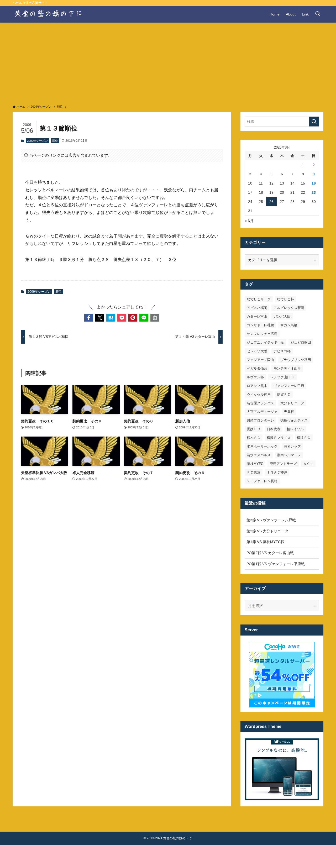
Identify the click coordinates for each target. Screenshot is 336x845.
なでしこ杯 (285, 299)
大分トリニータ (292, 403)
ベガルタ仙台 (257, 368)
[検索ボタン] (317, 14)
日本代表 (273, 429)
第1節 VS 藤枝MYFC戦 (265, 542)
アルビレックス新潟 (289, 308)
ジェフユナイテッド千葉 (265, 342)
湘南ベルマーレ (289, 455)
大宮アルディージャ (262, 412)
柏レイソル (295, 429)
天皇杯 (289, 412)
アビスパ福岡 (257, 308)
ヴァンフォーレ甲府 (289, 386)
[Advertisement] (168, 62)
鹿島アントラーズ (283, 464)
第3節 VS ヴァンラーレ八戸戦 (271, 520)
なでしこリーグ (259, 299)
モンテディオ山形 (287, 368)
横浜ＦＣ (304, 438)
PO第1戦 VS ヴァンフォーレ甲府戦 (275, 564)
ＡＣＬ (308, 464)
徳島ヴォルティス (294, 420)
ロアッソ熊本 (257, 386)
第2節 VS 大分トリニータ (267, 531)
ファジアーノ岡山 (260, 360)
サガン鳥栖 (288, 325)
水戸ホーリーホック (262, 446)
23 (314, 192)
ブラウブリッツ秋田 (295, 360)
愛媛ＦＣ (253, 429)
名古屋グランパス (260, 403)
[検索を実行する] (314, 122)
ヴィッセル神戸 (259, 394)
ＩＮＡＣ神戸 (277, 472)
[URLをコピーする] (154, 318)
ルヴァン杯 (255, 377)
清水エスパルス (259, 455)
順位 (55, 140)
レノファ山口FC (282, 377)
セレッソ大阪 (257, 351)
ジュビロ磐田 (301, 342)
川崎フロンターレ (260, 420)
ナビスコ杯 (282, 351)
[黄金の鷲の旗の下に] (48, 14)
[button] (88, 318)
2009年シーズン (37, 140)
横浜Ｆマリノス (279, 438)
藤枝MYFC (255, 464)
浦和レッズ (292, 446)
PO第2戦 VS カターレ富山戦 (270, 553)
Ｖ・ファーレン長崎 (262, 481)
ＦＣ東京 (253, 472)
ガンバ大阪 (282, 316)
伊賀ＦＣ (284, 394)
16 (314, 183)
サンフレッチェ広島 (262, 334)
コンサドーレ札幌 (260, 325)
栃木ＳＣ (253, 438)
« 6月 (249, 221)
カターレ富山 (257, 316)
